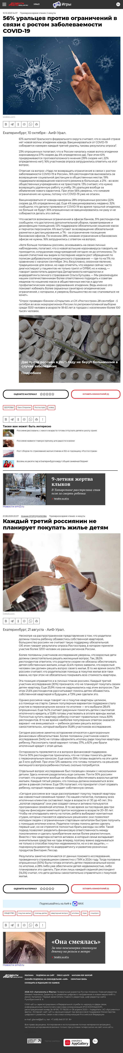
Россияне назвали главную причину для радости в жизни (46, 441)
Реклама (29, 975)
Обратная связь (79, 979)
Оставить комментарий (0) (96, 394)
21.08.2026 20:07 (11, 516)
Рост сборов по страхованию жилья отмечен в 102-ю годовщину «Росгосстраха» (57, 451)
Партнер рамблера (52, 1041)
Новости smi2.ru (13, 506)
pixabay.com (9, 117)
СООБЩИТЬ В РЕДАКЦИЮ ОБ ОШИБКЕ (42, 983)
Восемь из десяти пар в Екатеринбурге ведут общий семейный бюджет (52, 461)
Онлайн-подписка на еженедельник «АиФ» (46, 979)
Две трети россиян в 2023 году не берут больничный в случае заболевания (69, 364)
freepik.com (9, 613)
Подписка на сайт (45, 975)
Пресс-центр (63, 975)
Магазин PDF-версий (82, 975)
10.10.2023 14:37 (10, 13)
